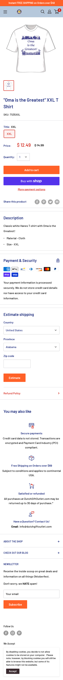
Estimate (14, 377)
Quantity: (9, 157)
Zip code (9, 355)
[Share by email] (57, 201)
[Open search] (43, 12)
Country (8, 322)
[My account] (49, 12)
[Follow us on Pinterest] (19, 633)
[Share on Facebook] (37, 201)
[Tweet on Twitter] (50, 201)
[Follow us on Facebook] (6, 633)
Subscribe (15, 604)
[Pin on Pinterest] (43, 201)
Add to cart (31, 170)
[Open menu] (5, 11)
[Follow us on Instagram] (12, 633)
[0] (56, 12)
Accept (13, 671)
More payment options (31, 189)
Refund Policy (12, 393)
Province (9, 339)
